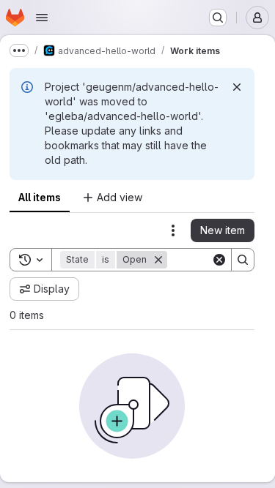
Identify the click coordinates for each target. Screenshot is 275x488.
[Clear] (219, 260)
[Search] (242, 259)
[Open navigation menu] (42, 17)
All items (39, 197)
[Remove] (158, 260)
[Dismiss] (237, 87)
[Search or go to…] (218, 17)
